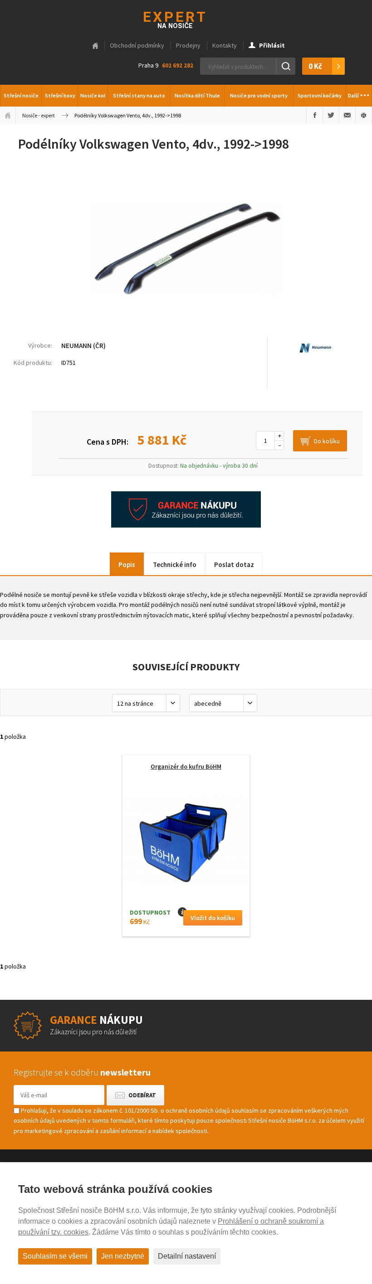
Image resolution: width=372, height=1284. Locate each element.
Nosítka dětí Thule (197, 95)
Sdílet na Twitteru (331, 115)
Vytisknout (364, 115)
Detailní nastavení (187, 1256)
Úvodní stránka (7, 115)
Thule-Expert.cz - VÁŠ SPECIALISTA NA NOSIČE (186, 18)
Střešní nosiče (21, 95)
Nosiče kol (92, 95)
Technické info (174, 564)
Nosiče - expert (38, 115)
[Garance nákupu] (186, 525)
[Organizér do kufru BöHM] (186, 844)
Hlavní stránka (95, 45)
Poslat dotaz (234, 564)
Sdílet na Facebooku (315, 115)
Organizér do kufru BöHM (186, 766)
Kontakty (224, 45)
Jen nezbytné (122, 1256)
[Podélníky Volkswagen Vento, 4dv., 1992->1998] (186, 318)
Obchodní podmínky (137, 45)
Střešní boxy (60, 95)
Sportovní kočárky (320, 95)
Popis (126, 564)
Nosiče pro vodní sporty (259, 95)
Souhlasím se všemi (55, 1256)
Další (359, 92)
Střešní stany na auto (139, 95)
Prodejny (188, 45)
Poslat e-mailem (347, 115)
